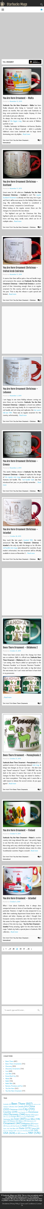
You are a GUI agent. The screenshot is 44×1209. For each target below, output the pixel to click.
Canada (23, 1106)
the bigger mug (15, 121)
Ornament (12, 1123)
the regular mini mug (12, 477)
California (37, 1104)
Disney (29, 1114)
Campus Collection (10, 1107)
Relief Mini (9, 1083)
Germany (8, 1119)
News (7, 1078)
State (25, 1128)
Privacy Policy (15, 1204)
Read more (26, 134)
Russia (36, 1126)
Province (9, 1126)
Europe (15, 1116)
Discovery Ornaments (13, 1069)
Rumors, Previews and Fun (14, 1086)
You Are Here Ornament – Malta (18, 98)
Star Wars (14, 1128)
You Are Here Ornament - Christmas (24, 227)
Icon (7, 1071)
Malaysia (14, 1121)
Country (10, 1111)
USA (9, 1133)
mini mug (36, 765)
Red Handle (17, 1126)
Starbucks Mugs (17, 4)
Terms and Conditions (27, 1204)
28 (13, 949)
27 (10, 949)
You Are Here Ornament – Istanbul (19, 898)
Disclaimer (5, 1204)
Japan (6, 1121)
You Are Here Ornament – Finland (19, 830)
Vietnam (24, 1133)
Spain (6, 1128)
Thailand (12, 1131)
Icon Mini (9, 1074)
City (29, 1109)
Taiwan (35, 1128)
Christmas (16, 1109)
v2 (17, 1133)
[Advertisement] (22, 36)
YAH (34, 1133)
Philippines (28, 1123)
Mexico (23, 1121)
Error (8, 1116)
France (30, 1116)
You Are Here (10, 1088)
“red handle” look (28, 480)
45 (28, 949)
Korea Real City (11, 1076)
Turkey (19, 1130)
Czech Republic (23, 1112)
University (26, 1130)
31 (24, 949)
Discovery (9, 1066)
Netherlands (31, 1121)
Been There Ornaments (20, 703)
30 (20, 949)
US (34, 1130)
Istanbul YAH (28, 540)
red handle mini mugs (10, 548)
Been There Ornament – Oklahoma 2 (20, 647)
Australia (7, 1104)
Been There (9, 1061)
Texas (5, 1130)
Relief (7, 1081)
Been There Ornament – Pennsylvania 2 (22, 755)
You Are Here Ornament (14, 1091)
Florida (23, 1116)
